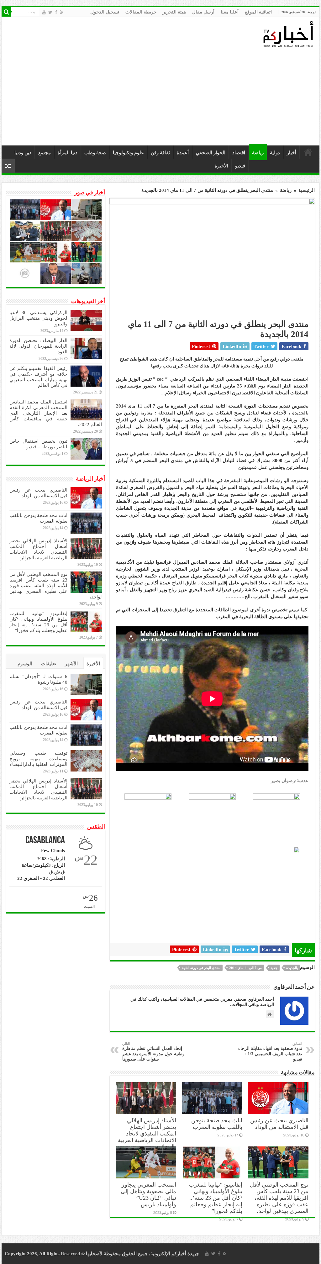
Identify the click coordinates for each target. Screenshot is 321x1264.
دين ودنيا (22, 152)
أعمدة (183, 152)
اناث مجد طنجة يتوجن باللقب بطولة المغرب (216, 1123)
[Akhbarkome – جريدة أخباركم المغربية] (288, 33)
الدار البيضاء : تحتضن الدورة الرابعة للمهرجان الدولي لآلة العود (38, 346)
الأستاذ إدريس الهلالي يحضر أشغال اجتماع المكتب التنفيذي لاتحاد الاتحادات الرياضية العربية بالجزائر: (147, 1133)
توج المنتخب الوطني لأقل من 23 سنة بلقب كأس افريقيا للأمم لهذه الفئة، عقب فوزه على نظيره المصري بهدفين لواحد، (279, 1198)
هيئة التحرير (174, 11)
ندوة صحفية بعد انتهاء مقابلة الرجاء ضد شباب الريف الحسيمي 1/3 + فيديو (270, 1051)
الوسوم (25, 663)
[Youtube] (43, 12)
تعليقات (48, 663)
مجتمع (44, 152)
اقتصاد (238, 152)
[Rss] (61, 12)
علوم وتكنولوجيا (128, 152)
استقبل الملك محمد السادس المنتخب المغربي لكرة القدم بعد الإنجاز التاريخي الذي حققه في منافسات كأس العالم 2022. (55, 413)
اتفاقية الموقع (258, 11)
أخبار (291, 152)
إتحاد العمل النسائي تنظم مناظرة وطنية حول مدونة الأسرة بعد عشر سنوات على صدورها (153, 1051)
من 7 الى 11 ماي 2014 (245, 968)
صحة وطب (95, 152)
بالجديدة (292, 968)
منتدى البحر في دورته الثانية (201, 968)
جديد (274, 968)
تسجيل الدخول (104, 11)
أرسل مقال (203, 11)
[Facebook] (56, 12)
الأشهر (71, 663)
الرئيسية (308, 152)
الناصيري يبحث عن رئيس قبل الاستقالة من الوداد (279, 1123)
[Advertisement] (162, 97)
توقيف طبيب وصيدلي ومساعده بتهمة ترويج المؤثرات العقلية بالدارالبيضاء (38, 758)
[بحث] (6, 12)
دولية (275, 152)
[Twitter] (50, 12)
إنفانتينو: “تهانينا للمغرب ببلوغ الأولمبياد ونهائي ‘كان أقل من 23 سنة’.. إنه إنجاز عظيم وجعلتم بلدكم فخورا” (215, 1198)
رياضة (258, 152)
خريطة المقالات (140, 11)
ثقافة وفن (160, 152)
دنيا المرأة (67, 152)
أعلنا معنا (230, 11)
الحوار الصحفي (210, 152)
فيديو (240, 165)
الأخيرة (221, 165)
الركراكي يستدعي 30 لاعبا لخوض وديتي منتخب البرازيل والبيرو (38, 318)
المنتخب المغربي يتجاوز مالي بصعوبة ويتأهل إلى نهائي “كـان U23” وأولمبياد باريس (148, 1195)
